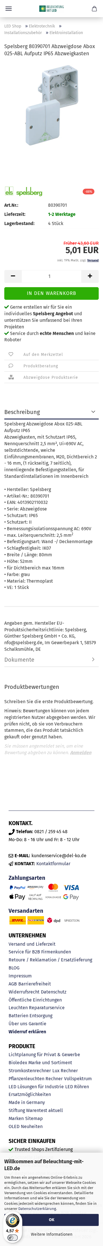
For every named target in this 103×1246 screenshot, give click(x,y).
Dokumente (19, 659)
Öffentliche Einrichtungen (35, 1000)
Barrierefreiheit (34, 984)
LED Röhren (77, 1086)
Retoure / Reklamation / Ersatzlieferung (50, 960)
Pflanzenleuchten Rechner (36, 1078)
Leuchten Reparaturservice (37, 1007)
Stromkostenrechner (30, 1070)
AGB (13, 984)
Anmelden (80, 752)
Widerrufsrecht (24, 992)
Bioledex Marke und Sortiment (40, 1062)
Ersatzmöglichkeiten (30, 1094)
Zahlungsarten (27, 878)
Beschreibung (22, 412)
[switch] (12, 1238)
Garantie (37, 1023)
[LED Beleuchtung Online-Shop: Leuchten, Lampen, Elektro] (51, 8)
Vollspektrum (78, 1078)
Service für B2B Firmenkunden (40, 952)
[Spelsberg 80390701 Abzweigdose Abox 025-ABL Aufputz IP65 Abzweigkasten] (51, 105)
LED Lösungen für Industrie (36, 1086)
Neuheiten (32, 1126)
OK (51, 1219)
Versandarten (26, 911)
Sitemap (34, 1118)
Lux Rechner (65, 1070)
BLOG (14, 968)
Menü (8, 8)
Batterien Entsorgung (30, 1015)
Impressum (20, 976)
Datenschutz (53, 992)
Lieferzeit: (14, 214)
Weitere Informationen (51, 1234)
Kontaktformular (53, 863)
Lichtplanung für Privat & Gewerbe (44, 1054)
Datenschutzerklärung (37, 1208)
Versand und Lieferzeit (32, 944)
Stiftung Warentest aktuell (36, 1110)
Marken (16, 1118)
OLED (14, 1126)
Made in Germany (27, 1102)
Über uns (18, 1023)
